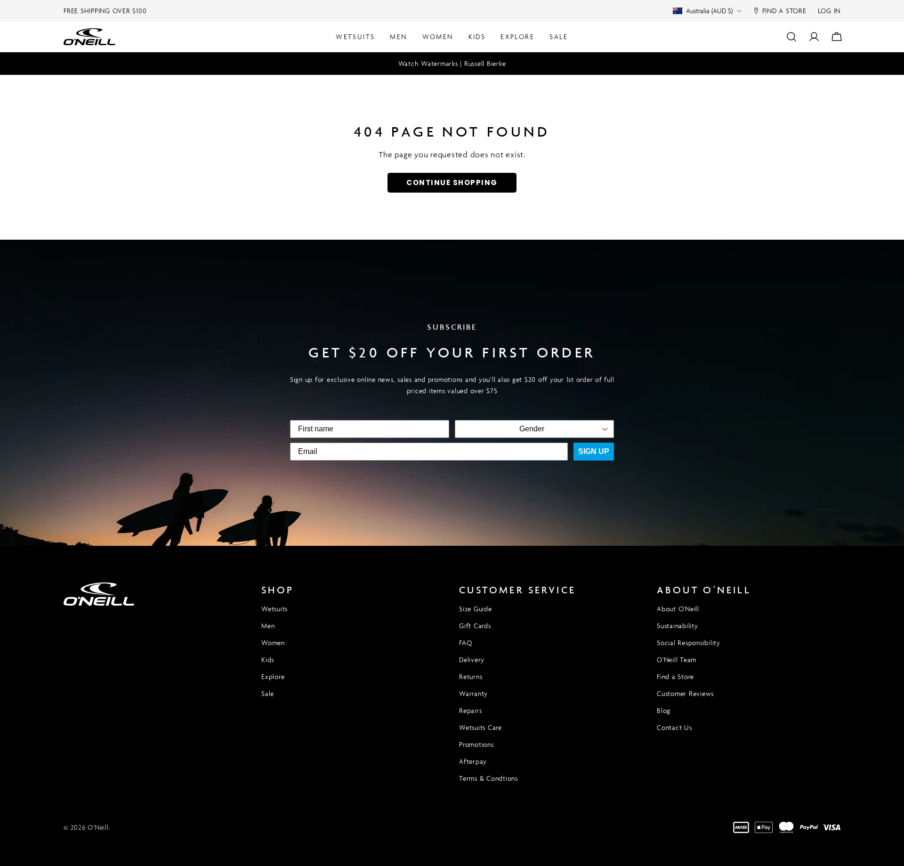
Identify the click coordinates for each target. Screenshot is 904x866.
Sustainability (677, 625)
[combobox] (531, 429)
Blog (663, 710)
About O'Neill (678, 608)
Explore (272, 676)
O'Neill (98, 827)
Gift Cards (475, 625)
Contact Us (674, 727)
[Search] (791, 36)
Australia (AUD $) (709, 10)
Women (273, 642)
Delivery (471, 659)
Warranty (473, 693)
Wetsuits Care (480, 727)
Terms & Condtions (488, 778)
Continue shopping (452, 182)
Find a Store (675, 676)
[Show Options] (605, 429)
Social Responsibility (688, 642)
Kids (267, 659)
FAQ (465, 642)
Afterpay (473, 761)
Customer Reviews (685, 693)
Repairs (470, 710)
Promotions (476, 744)
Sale (267, 693)
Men (267, 625)
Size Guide (475, 608)
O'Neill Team (676, 659)
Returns (470, 676)
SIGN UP (593, 451)
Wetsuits (274, 608)
